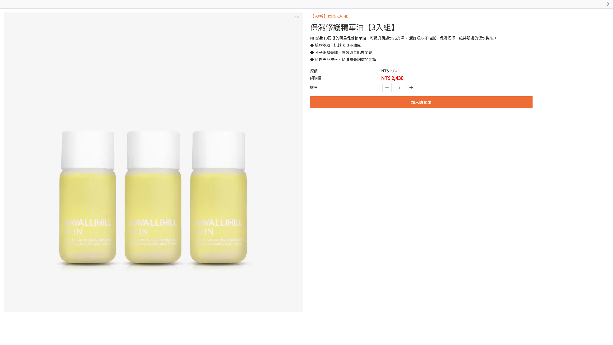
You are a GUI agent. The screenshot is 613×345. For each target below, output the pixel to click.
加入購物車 (421, 102)
